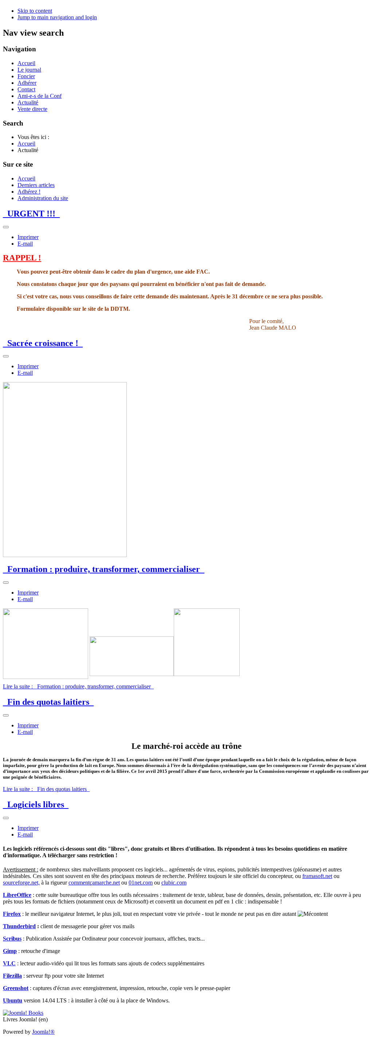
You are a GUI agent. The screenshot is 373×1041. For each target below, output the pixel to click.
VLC (9, 963)
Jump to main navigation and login (57, 17)
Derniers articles (36, 185)
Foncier (26, 76)
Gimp (10, 951)
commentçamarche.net (94, 882)
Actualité (27, 102)
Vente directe (32, 109)
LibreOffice (17, 895)
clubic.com (173, 882)
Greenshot (15, 988)
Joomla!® (43, 1032)
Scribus (12, 938)
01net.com (141, 882)
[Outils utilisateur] (6, 227)
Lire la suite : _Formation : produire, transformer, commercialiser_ (78, 686)
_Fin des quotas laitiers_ (48, 702)
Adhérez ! (28, 191)
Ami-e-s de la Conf (39, 96)
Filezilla (12, 976)
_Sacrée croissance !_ (43, 343)
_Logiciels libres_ (35, 804)
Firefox (12, 914)
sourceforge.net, (21, 882)
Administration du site (42, 198)
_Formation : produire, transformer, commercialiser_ (103, 569)
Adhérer (26, 83)
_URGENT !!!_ (31, 213)
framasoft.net (317, 876)
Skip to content (34, 11)
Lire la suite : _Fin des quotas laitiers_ (46, 789)
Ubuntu (12, 1000)
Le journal (29, 70)
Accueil (26, 63)
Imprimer (28, 237)
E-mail (25, 244)
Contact (26, 89)
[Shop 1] (23, 1013)
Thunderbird (19, 926)
